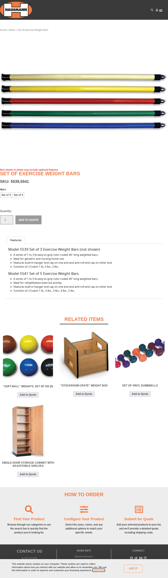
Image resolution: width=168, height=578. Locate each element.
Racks (12, 29)
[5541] (84, 101)
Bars (3, 189)
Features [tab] (15, 240)
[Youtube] (140, 558)
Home (3, 29)
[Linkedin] (145, 558)
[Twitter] (136, 558)
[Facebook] (131, 558)
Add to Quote (28, 220)
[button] (160, 10)
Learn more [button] (99, 570)
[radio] (6, 195)
